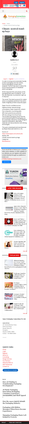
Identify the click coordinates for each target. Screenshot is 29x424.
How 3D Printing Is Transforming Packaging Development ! (12, 384)
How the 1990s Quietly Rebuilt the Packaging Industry (14, 402)
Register (22, 2)
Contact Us (6, 366)
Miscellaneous (6, 141)
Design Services (7, 359)
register (11, 79)
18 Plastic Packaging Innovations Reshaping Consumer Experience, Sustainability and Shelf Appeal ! (14, 393)
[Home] (14, 16)
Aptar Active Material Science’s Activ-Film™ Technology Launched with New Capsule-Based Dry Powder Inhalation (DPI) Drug (15, 210)
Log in (5, 79)
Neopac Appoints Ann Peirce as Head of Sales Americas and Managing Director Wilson (15, 245)
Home (3, 23)
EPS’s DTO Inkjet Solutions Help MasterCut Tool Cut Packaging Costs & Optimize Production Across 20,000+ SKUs (14, 197)
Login (16, 2)
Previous (23, 7)
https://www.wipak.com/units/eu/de (12, 134)
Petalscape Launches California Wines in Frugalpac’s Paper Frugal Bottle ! (20, 276)
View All (25, 251)
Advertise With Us (8, 363)
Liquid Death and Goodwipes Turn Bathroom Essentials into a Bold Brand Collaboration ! (14, 307)
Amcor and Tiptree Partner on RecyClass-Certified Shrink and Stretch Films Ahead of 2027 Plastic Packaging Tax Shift (15, 222)
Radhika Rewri (14, 60)
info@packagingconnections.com (11, 159)
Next (25, 7)
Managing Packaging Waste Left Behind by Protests (14, 416)
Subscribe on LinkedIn (10, 370)
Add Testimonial (7, 364)
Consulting (6, 357)
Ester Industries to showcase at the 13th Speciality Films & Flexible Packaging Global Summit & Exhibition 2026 (14, 234)
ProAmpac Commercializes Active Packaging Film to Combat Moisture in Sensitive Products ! (15, 286)
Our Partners (6, 361)
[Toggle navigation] (3, 11)
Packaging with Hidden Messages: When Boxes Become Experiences (14, 409)
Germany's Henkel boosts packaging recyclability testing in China (20, 296)
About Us (5, 355)
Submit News (6, 162)
